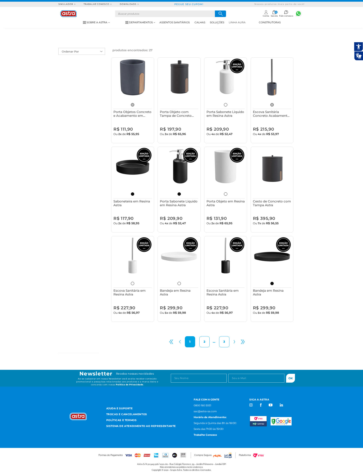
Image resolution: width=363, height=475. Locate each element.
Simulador (65, 4)
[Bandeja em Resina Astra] (179, 256)
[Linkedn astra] (281, 405)
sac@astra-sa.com (205, 411)
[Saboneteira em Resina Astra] (132, 166)
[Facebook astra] (260, 405)
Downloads (128, 4)
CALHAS (200, 22)
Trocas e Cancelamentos (126, 414)
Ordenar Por (70, 51)
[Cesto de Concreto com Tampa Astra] (272, 166)
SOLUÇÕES (217, 22)
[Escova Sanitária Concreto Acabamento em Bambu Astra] (272, 77)
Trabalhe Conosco (96, 4)
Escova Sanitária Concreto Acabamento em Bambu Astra (271, 113)
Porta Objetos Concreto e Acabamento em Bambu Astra (132, 113)
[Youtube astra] (271, 405)
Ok (290, 378)
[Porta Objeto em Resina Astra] (225, 166)
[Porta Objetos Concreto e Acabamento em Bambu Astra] (132, 77)
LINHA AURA (237, 22)
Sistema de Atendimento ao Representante (141, 426)
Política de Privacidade (129, 384)
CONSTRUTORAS (270, 22)
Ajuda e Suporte (119, 408)
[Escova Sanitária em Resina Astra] (132, 256)
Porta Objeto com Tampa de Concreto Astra (176, 113)
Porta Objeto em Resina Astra (225, 203)
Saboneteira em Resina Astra (131, 203)
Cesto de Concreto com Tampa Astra (272, 203)
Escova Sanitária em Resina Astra (129, 292)
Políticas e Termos (121, 420)
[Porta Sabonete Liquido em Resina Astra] (225, 77)
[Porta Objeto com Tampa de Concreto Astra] (179, 77)
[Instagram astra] (251, 405)
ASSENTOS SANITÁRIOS (174, 22)
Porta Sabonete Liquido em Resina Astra (225, 113)
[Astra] (68, 13)
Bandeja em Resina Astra (175, 292)
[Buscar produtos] (220, 13)
